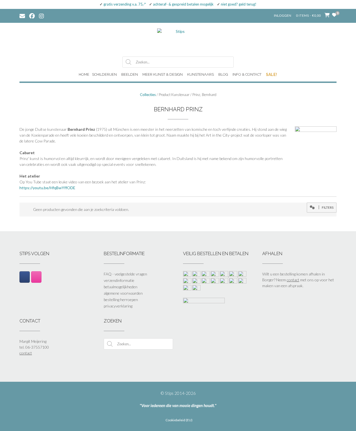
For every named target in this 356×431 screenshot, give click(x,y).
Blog (223, 74)
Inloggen (282, 15)
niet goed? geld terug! (238, 4)
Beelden (129, 74)
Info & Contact (247, 74)
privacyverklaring (118, 306)
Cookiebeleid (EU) (178, 420)
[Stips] (178, 39)
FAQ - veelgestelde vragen (125, 274)
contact (293, 279)
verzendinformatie (119, 280)
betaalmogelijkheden (120, 286)
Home (84, 74)
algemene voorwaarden (123, 293)
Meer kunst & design (162, 74)
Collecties (148, 94)
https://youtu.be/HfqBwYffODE (47, 187)
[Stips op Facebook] (24, 276)
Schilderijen (104, 74)
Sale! (271, 74)
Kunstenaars (200, 74)
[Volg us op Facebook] (32, 15)
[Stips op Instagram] (36, 276)
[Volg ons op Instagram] (45, 15)
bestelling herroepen (121, 299)
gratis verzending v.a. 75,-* (124, 4)
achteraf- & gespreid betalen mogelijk (183, 4)
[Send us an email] (22, 15)
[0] (334, 15)
